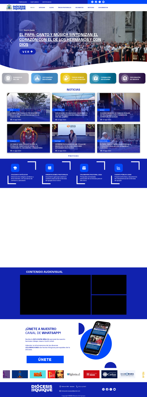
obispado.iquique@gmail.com (71, 391)
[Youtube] (103, 2)
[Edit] (8, 78)
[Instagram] (92, 2)
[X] (100, 2)
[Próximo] (136, 41)
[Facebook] (96, 2)
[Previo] (11, 41)
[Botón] (27, 115)
